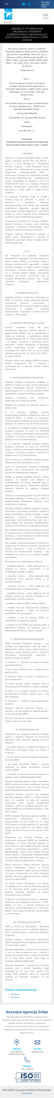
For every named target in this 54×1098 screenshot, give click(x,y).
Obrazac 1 (15, 994)
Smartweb (27, 1093)
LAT (6, 4)
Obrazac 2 (15, 997)
